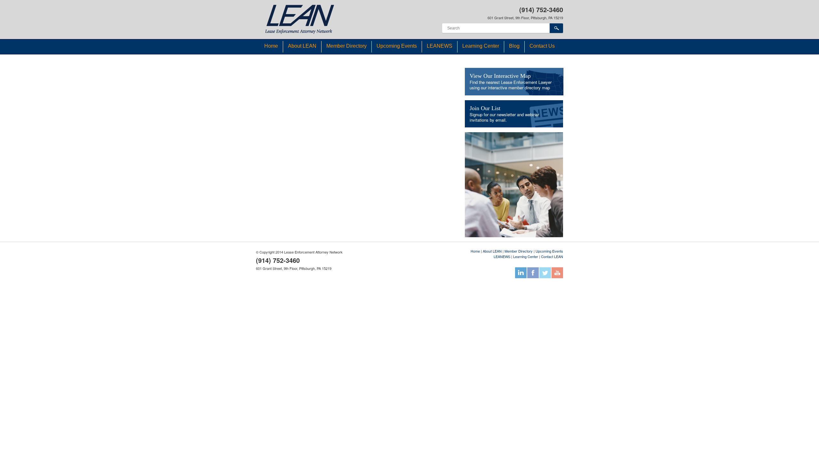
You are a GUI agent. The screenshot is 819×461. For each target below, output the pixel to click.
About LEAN (302, 46)
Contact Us (542, 46)
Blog (514, 46)
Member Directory (346, 46)
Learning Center (480, 46)
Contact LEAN (552, 256)
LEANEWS (439, 46)
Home (271, 46)
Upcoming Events (397, 46)
